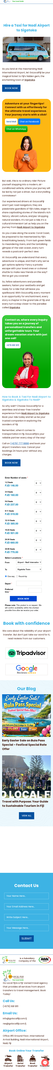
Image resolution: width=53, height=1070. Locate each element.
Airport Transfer (8, 1064)
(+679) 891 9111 (10, 1006)
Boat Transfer (32, 1064)
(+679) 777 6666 (19, 443)
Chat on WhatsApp (16, 129)
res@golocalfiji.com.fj (14, 1023)
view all (26, 815)
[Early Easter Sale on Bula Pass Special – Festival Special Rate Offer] (26, 715)
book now (11, 88)
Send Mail (11, 121)
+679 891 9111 (12, 345)
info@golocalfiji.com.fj (15, 1018)
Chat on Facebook (29, 121)
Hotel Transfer (20, 1064)
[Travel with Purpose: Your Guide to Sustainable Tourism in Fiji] (26, 776)
